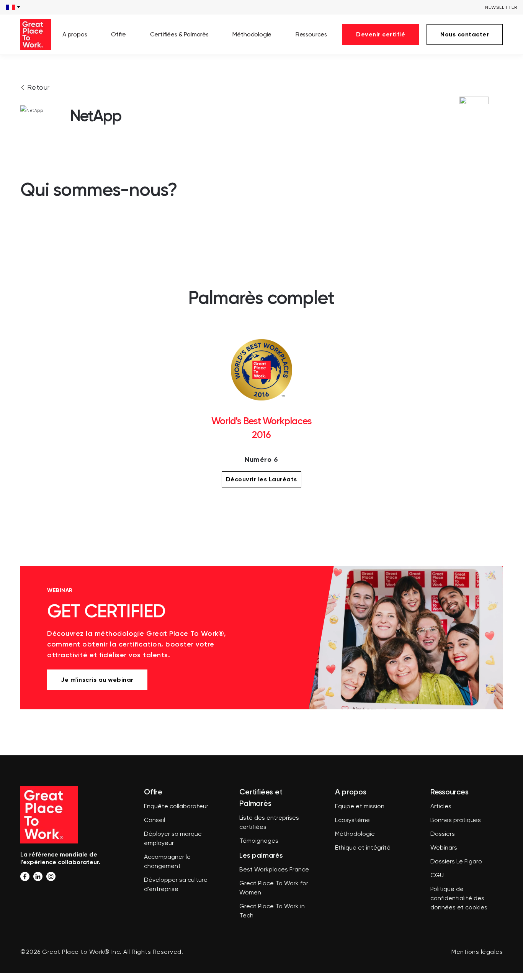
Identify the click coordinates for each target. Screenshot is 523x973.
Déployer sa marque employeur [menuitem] (173, 839)
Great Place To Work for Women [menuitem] (273, 888)
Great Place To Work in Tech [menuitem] (272, 911)
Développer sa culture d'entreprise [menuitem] (176, 885)
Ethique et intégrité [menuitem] (363, 848)
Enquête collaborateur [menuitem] (176, 807)
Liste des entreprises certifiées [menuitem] (269, 822)
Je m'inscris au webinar (97, 679)
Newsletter (501, 7)
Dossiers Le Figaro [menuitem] (456, 862)
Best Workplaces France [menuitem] (274, 870)
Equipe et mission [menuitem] (359, 807)
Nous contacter (464, 34)
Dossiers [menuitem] (442, 834)
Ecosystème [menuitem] (352, 820)
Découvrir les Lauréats (261, 479)
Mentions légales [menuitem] (477, 952)
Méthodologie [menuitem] (251, 34)
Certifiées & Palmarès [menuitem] (179, 34)
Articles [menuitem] (440, 807)
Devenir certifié (380, 34)
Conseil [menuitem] (154, 820)
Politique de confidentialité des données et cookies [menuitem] (458, 898)
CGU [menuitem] (437, 876)
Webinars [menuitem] (443, 848)
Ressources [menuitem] (311, 34)
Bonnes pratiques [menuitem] (455, 820)
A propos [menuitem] (74, 34)
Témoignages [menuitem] (258, 841)
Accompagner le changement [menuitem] (167, 862)
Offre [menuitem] (118, 34)
